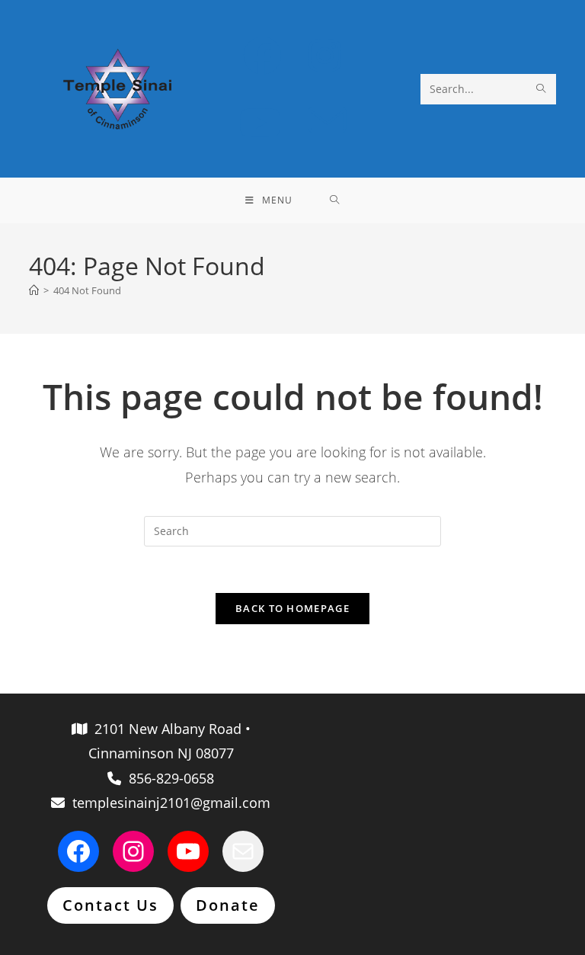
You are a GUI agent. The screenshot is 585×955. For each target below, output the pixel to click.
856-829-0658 (167, 778)
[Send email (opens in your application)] (327, 121)
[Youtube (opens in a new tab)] (260, 122)
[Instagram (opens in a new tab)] (325, 55)
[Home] (34, 290)
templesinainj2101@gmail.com (167, 802)
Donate (228, 905)
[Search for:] (334, 200)
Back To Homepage (292, 608)
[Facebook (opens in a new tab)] (262, 55)
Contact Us (110, 905)
